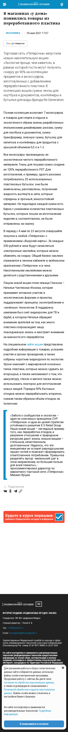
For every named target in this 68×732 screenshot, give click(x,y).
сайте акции (35, 344)
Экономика (13, 33)
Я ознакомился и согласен (34, 723)
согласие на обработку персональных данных (29, 682)
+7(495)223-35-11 (15, 628)
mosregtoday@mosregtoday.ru (23, 633)
